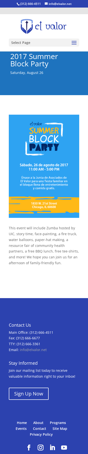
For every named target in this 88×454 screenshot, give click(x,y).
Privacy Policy (41, 434)
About (38, 422)
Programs (58, 422)
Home (22, 422)
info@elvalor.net (33, 349)
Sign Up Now (28, 393)
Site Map (60, 428)
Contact (39, 428)
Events (21, 428)
